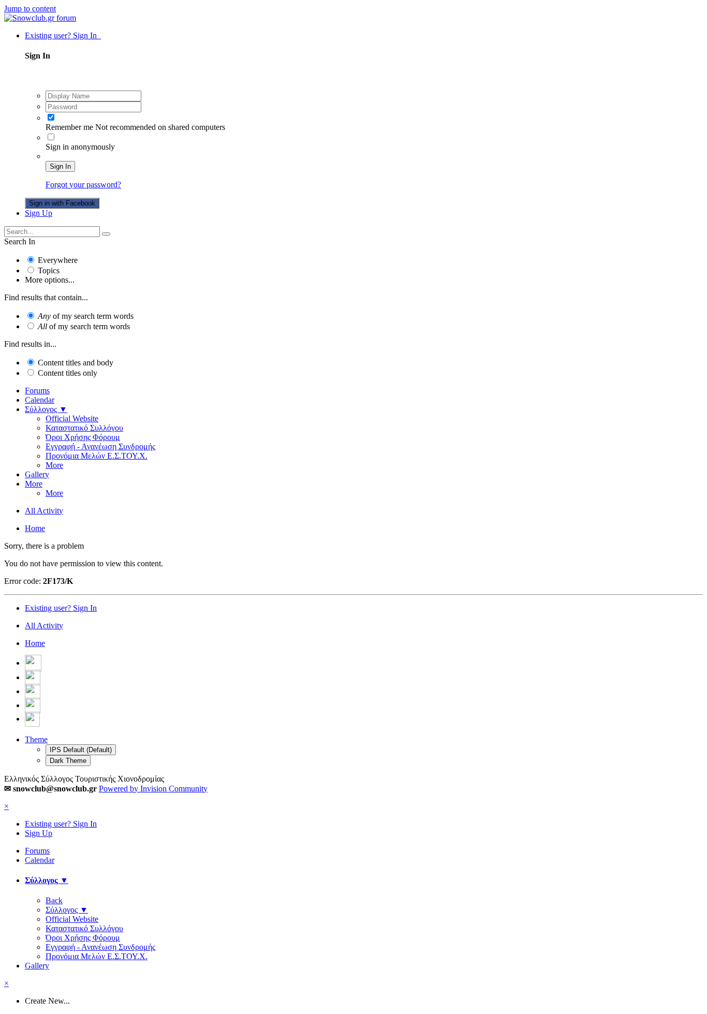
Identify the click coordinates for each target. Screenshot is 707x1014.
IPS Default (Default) (81, 750)
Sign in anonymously (80, 146)
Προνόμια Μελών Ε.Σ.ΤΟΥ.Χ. (97, 455)
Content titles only (67, 373)
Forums (37, 390)
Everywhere (58, 260)
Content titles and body (75, 362)
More (54, 465)
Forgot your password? (83, 184)
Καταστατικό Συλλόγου (84, 427)
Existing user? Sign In (63, 35)
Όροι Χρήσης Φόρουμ (83, 437)
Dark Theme (68, 761)
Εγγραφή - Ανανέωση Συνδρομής (100, 446)
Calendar (39, 399)
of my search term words (86, 316)
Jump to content (30, 8)
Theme (36, 739)
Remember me (69, 127)
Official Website (72, 418)
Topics (49, 270)
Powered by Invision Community (153, 788)
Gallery (37, 474)
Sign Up (38, 213)
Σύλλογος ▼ (46, 409)
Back (54, 900)
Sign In (60, 166)
